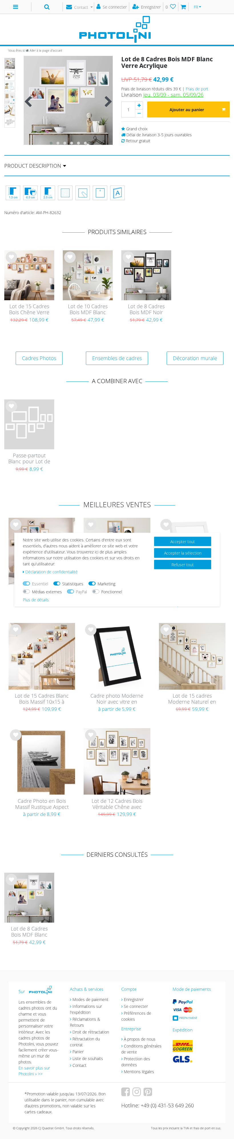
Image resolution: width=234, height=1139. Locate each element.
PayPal (81, 591)
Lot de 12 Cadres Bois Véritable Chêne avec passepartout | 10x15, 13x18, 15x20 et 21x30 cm (117, 804)
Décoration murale (195, 358)
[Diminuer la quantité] (139, 113)
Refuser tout (183, 564)
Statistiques (72, 583)
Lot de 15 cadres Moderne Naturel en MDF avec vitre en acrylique (192, 699)
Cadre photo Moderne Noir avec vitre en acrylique (116, 699)
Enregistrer (134, 999)
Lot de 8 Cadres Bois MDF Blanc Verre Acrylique (29, 932)
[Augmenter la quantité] (139, 105)
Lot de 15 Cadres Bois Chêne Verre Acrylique (29, 309)
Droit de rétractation (90, 1032)
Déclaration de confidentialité (51, 571)
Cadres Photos (39, 358)
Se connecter (136, 1006)
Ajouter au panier (187, 109)
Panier (78, 1051)
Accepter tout (182, 541)
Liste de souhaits (11, 261)
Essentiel (40, 583)
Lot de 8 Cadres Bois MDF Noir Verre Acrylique (146, 309)
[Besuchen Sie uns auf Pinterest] (149, 1094)
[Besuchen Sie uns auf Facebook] (126, 1094)
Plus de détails (36, 599)
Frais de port (197, 89)
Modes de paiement (90, 999)
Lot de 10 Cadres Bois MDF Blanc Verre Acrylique (88, 309)
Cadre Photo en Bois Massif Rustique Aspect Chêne (42, 804)
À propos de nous (140, 1039)
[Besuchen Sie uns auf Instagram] (137, 1094)
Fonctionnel (111, 591)
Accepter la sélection (182, 553)
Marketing (106, 583)
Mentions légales (139, 1071)
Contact (79, 1065)
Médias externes (47, 591)
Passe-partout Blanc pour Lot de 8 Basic (29, 458)
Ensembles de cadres (117, 358)
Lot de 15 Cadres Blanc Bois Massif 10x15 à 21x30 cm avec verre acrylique (42, 699)
